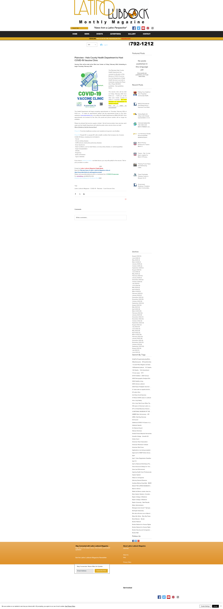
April (133, 455)
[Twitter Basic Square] (136, 541)
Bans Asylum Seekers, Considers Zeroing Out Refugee (142, 494)
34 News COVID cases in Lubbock (141, 397)
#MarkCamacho (136, 362)
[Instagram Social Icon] (152, 28)
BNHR (149, 483)
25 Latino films (136, 392)
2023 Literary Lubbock (138, 384)
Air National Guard (137, 428)
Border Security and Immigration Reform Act (142, 530)
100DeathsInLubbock (138, 367)
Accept (215, 606)
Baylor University (136, 502)
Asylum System (136, 475)
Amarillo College (136, 436)
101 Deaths (148, 367)
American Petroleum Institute (140, 444)
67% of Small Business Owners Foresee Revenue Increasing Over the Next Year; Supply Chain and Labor (142, 408)
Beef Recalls (146, 502)
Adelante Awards (136, 425)
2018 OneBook (136, 375)
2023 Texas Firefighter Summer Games (142, 386)
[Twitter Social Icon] (138, 28)
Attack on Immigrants (138, 477)
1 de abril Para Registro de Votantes (142, 364)
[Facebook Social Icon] (134, 28)
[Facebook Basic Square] (133, 541)
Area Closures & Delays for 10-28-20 (142, 466)
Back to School (136, 488)
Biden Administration (138, 505)
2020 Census (145, 375)
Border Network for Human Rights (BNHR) (142, 527)
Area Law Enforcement (138, 469)
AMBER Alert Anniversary (139, 414)
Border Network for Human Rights (141, 524)
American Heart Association (140, 441)
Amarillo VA (145, 436)
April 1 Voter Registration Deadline (141, 458)
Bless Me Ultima (136, 516)
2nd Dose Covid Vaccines (139, 395)
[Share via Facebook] (75, 194)
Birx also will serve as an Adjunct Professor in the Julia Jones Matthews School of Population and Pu (142, 513)
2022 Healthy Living (137, 381)
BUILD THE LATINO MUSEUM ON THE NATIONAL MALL (142, 486)
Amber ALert (135, 439)
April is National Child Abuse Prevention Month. (142, 464)
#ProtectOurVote (146, 362)
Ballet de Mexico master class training (142, 491)
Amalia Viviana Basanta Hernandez (142, 433)
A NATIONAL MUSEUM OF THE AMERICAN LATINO (142, 411)
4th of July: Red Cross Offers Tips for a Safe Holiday (142, 403)
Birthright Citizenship (138, 510)
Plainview (99, 188)
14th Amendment (144, 370)
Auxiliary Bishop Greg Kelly (139, 483)
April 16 (134, 461)
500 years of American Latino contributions (142, 406)
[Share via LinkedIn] (84, 194)
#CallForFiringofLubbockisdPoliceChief (142, 359)
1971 (142, 373)
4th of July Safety (137, 400)
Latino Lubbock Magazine (82, 188)
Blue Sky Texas (146, 516)
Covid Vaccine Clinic (109, 188)
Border (143, 519)
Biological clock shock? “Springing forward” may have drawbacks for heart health (142, 508)
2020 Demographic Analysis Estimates (142, 378)
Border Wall (135, 532)
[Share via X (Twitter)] (79, 194)
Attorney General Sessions (139, 480)
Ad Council (135, 419)
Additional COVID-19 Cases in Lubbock (142, 422)
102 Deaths (135, 370)
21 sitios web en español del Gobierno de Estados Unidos (142, 389)
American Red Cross (138, 447)
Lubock (129, 595)
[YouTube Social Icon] (143, 28)
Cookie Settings (205, 606)
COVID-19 (93, 188)
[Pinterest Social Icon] (148, 28)
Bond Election (136, 519)
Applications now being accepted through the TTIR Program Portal (142, 450)
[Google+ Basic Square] (138, 541)
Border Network (136, 521)
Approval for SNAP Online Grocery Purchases (142, 452)
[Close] (221, 606)
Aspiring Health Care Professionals (141, 472)
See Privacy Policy (70, 606)
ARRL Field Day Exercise (139, 417)
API (148, 414)
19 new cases (136, 373)
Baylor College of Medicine (139, 497)
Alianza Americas (137, 430)
